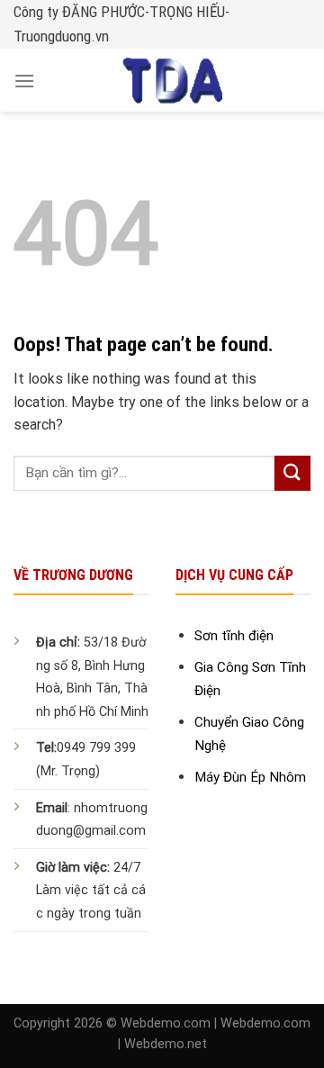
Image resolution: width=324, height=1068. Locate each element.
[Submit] (292, 473)
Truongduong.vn (61, 36)
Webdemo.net (165, 1044)
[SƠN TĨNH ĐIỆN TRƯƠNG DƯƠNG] (173, 80)
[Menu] (24, 81)
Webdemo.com (166, 1023)
